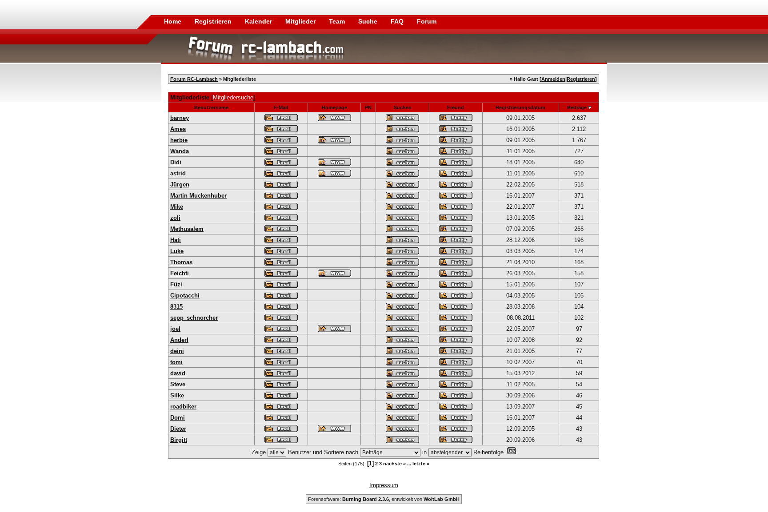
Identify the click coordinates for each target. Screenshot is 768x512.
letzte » (420, 463)
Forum (426, 21)
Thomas (181, 262)
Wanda (179, 151)
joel (175, 328)
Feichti (179, 273)
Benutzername (211, 107)
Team (338, 21)
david (177, 373)
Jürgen (179, 184)
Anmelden (553, 79)
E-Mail (281, 107)
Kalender (259, 21)
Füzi (176, 284)
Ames (178, 129)
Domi (177, 417)
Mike (176, 206)
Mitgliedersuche (233, 97)
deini (177, 351)
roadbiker (183, 406)
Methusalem (187, 229)
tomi (176, 362)
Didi (175, 162)
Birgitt (178, 440)
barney (179, 118)
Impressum (383, 485)
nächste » (394, 463)
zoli (175, 217)
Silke (177, 395)
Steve (177, 384)
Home (172, 21)
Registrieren (214, 21)
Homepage (334, 107)
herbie (179, 140)
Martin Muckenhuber (198, 195)
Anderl (179, 340)
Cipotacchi (185, 295)
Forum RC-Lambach (194, 79)
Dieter (178, 428)
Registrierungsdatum (520, 107)
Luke (177, 251)
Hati (175, 240)
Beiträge (577, 107)
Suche (368, 21)
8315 (176, 306)
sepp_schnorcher (194, 317)
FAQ (398, 21)
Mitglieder (301, 21)
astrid (178, 173)
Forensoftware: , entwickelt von (384, 499)
